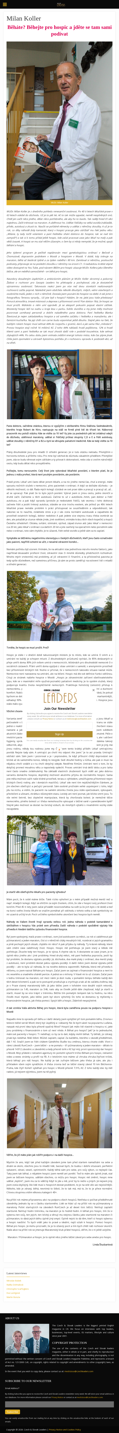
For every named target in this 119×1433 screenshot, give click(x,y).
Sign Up (59, 734)
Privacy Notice (48, 719)
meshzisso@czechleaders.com (78, 719)
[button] (60, 708)
